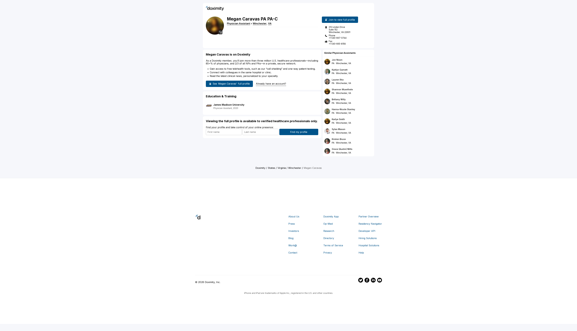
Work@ (292, 245)
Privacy (327, 252)
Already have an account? (271, 83)
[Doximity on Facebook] (367, 280)
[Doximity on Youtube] (379, 280)
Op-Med (328, 223)
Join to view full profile (342, 19)
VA (270, 23)
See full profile (231, 83)
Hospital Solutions (369, 245)
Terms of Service (333, 245)
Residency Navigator (370, 223)
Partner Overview (369, 216)
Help (361, 252)
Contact (292, 252)
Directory (328, 238)
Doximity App (331, 216)
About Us (293, 216)
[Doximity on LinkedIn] (373, 280)
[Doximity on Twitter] (360, 280)
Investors (293, 230)
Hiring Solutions (368, 238)
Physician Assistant (238, 23)
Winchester (260, 23)
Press (291, 223)
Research (328, 230)
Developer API (367, 230)
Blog (290, 238)
